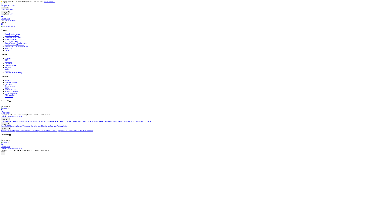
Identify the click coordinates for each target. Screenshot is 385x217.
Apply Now (5, 14)
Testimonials (9, 97)
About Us (8, 58)
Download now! (49, 2)
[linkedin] (3, 24)
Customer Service (10, 65)
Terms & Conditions (7, 116)
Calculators (8, 84)
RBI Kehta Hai (9, 95)
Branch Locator (10, 86)
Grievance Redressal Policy (13, 73)
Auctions (8, 80)
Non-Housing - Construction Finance (16, 47)
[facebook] (1, 24)
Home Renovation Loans (13, 37)
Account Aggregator (11, 91)
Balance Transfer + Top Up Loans (15, 43)
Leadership (8, 62)
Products (4, 8)
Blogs (7, 88)
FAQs (7, 50)
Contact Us (8, 63)
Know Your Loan (10, 89)
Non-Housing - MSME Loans (14, 45)
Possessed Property (11, 82)
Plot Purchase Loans (11, 41)
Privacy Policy (18, 116)
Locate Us (4, 10)
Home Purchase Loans (12, 36)
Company (4, 12)
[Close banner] (1, 4)
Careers (7, 71)
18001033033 (5, 19)
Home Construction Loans (13, 39)
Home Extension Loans (12, 34)
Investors (10, 10)
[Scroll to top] (3, 153)
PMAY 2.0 (8, 48)
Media (7, 69)
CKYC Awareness (11, 93)
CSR (6, 60)
